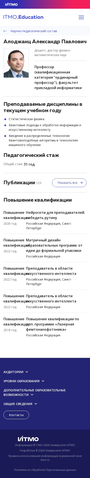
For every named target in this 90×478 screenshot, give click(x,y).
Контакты (16, 415)
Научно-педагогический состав (33, 31)
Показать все (67, 183)
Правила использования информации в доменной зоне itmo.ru (45, 458)
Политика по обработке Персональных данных (45, 470)
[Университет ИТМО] (45, 439)
